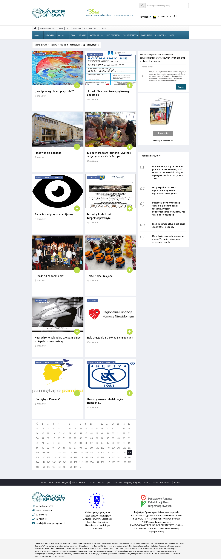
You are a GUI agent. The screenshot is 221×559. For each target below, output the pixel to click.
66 (102, 438)
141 (118, 457)
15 (118, 423)
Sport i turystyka (113, 35)
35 (129, 428)
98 (81, 447)
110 (48, 452)
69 (118, 438)
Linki (68, 28)
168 (70, 467)
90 (37, 447)
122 (113, 452)
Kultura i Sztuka (95, 35)
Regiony (61, 35)
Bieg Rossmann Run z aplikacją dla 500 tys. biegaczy (168, 225)
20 (48, 428)
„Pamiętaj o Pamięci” (47, 399)
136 (91, 457)
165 (53, 467)
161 (129, 462)
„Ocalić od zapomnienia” (49, 276)
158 (113, 462)
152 (81, 462)
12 (102, 423)
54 (37, 438)
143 (129, 457)
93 (53, 447)
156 (102, 462)
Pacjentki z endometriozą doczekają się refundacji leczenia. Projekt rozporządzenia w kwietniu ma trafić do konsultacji (168, 208)
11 (96, 423)
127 (43, 457)
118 (91, 452)
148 (59, 462)
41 (64, 433)
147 (53, 462)
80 (81, 443)
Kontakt (104, 28)
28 (91, 428)
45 (86, 433)
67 (108, 438)
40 (59, 433)
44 (81, 433)
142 (124, 457)
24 (70, 428)
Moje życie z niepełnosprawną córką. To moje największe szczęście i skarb (168, 238)
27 (86, 428)
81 (86, 443)
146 (48, 462)
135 (86, 457)
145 (43, 462)
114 (70, 452)
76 (59, 443)
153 (86, 462)
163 (43, 467)
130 (59, 457)
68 (113, 438)
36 (37, 433)
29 (97, 428)
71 (129, 438)
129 (53, 457)
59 (64, 438)
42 (70, 433)
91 (43, 447)
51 (118, 433)
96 (70, 447)
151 (75, 462)
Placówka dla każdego (48, 152)
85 (108, 443)
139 (108, 457)
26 (81, 428)
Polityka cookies (90, 28)
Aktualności (50, 35)
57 (53, 438)
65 (97, 438)
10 (91, 423)
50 (113, 433)
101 (97, 447)
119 (97, 452)
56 (48, 438)
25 (75, 428)
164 (48, 467)
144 (37, 462)
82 (91, 443)
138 (102, 457)
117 (86, 452)
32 (113, 428)
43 (75, 433)
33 (118, 428)
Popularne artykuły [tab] (150, 155)
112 (59, 452)
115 (75, 452)
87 (118, 443)
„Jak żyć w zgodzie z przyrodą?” (54, 91)
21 (53, 428)
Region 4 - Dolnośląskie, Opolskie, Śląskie (79, 45)
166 (59, 467)
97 (75, 447)
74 (48, 443)
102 (102, 447)
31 (108, 428)
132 (70, 457)
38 (48, 433)
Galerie (172, 35)
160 (124, 462)
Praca (73, 35)
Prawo (36, 35)
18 (37, 428)
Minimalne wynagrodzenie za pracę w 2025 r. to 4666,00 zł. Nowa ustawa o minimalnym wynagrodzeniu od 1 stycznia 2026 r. (167, 172)
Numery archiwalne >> (163, 140)
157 (108, 462)
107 (129, 447)
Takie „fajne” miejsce (100, 276)
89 (129, 443)
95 (64, 447)
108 (37, 452)
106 (124, 447)
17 (129, 423)
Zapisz (181, 87)
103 (108, 447)
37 (43, 433)
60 (70, 438)
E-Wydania (77, 28)
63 (86, 438)
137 (97, 457)
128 (48, 457)
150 (70, 462)
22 (59, 428)
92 (48, 447)
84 (102, 443)
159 (118, 462)
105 (118, 447)
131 (64, 457)
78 (70, 443)
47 (97, 433)
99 (86, 447)
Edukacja (82, 35)
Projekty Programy (130, 35)
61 (75, 438)
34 (124, 428)
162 (37, 467)
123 (118, 452)
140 (113, 457)
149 (64, 462)
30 (102, 428)
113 (64, 452)
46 (91, 433)
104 (113, 447)
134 (81, 457)
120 (102, 452)
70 (124, 438)
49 (108, 433)
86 (113, 443)
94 (59, 447)
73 (43, 443)
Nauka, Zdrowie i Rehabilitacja (153, 35)
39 (53, 433)
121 (108, 452)
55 (43, 438)
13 (107, 423)
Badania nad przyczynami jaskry (54, 214)
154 (91, 462)
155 (97, 462)
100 (91, 447)
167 (64, 467)
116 (81, 452)
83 (97, 443)
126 (37, 457)
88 (124, 443)
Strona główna (41, 45)
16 (124, 423)
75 (53, 443)
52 (124, 433)
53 (129, 433)
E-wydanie (163, 133)
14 (113, 423)
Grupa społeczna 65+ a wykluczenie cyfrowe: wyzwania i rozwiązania (165, 190)
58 (59, 438)
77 (64, 443)
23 (64, 428)
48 (102, 433)
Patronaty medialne (47, 28)
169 (75, 467)
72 (37, 443)
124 (124, 452)
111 (53, 452)
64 (91, 438)
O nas (61, 28)
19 (43, 428)
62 (81, 438)
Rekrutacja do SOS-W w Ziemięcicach (110, 337)
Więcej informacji (156, 531)
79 (75, 443)
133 (75, 457)
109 (43, 452)
